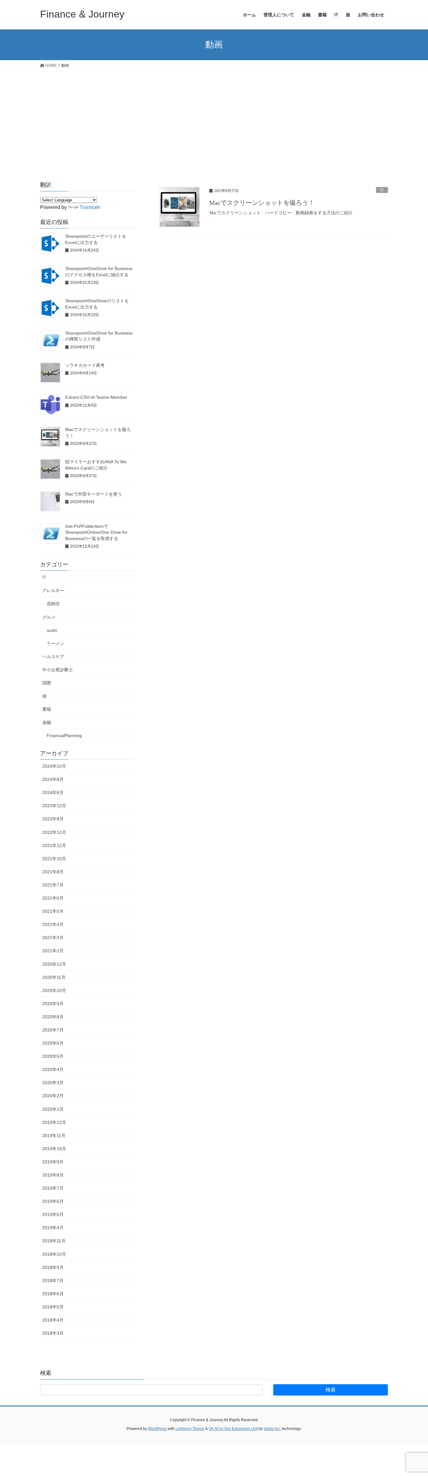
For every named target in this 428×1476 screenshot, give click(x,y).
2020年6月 (53, 1043)
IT (382, 190)
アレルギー (53, 590)
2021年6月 (53, 898)
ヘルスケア (53, 656)
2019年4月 (53, 1227)
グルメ (48, 617)
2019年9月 (53, 1161)
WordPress (157, 1429)
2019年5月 (53, 1214)
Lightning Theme (189, 1429)
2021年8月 (53, 871)
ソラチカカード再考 (85, 365)
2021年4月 (53, 924)
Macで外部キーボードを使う (93, 493)
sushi (52, 630)
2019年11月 (53, 1135)
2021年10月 (54, 858)
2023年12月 (54, 805)
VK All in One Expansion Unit (233, 1429)
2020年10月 (54, 990)
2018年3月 (53, 1333)
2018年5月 (53, 1306)
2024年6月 (53, 792)
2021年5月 (53, 911)
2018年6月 (53, 1293)
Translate (90, 207)
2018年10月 (54, 1254)
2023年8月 (53, 818)
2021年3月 (53, 937)
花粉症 (53, 603)
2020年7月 (53, 1029)
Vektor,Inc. (272, 1429)
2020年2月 (53, 1095)
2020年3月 (53, 1082)
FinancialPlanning (64, 735)
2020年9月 (53, 1003)
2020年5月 (53, 1056)
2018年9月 (53, 1267)
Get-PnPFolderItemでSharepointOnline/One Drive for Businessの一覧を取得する (96, 532)
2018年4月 (53, 1320)
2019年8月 (53, 1174)
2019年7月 (53, 1188)
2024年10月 (54, 766)
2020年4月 (53, 1069)
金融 (46, 722)
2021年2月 (53, 950)
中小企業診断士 (57, 669)
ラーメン (55, 643)
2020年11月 (53, 977)
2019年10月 (54, 1148)
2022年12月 (54, 832)
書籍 (46, 709)
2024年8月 (53, 779)
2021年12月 (54, 845)
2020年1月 (53, 1109)
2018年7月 (53, 1280)
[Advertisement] (214, 117)
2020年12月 (54, 964)
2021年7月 (53, 884)
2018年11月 (53, 1240)
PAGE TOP (412, 1426)
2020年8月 (53, 1016)
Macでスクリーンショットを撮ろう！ (262, 202)
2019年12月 (54, 1122)
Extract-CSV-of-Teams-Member (96, 397)
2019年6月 (53, 1201)
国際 (46, 682)
